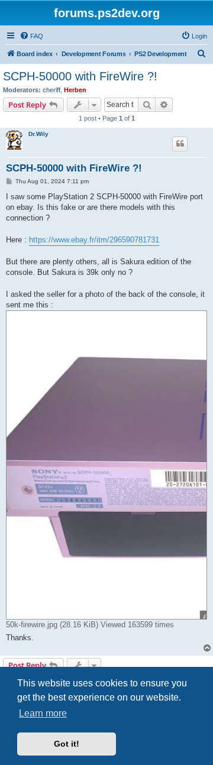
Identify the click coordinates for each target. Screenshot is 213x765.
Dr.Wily (38, 134)
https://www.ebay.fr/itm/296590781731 (94, 239)
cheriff (51, 89)
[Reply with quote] (180, 144)
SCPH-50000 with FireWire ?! (80, 76)
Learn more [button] (43, 713)
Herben (75, 89)
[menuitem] (31, 36)
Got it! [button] (66, 743)
